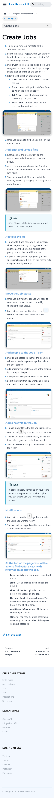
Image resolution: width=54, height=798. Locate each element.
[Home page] (5, 13)
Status (5, 731)
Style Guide (7, 680)
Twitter (5, 760)
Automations (8, 684)
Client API (7, 719)
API (4, 692)
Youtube (6, 756)
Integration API (9, 723)
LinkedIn (6, 764)
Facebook (7, 773)
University (7, 701)
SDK (4, 688)
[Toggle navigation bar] (4, 4)
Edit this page (13, 634)
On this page (11, 25)
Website (6, 727)
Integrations (8, 696)
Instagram (7, 768)
